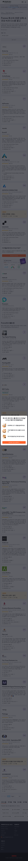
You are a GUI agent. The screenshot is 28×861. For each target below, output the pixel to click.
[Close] (25, 417)
